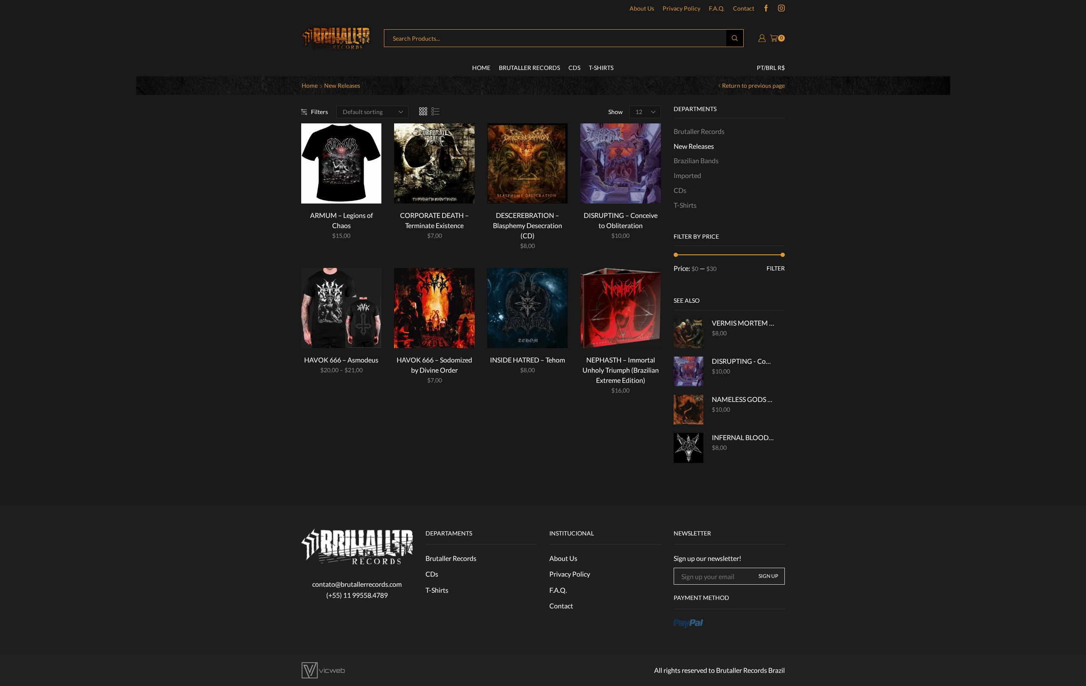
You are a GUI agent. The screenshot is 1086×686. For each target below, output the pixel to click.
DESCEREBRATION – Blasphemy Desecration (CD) (527, 225)
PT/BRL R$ (771, 67)
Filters (319, 111)
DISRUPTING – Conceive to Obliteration (621, 220)
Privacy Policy (681, 8)
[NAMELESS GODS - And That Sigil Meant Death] (688, 409)
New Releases (694, 146)
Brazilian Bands (696, 160)
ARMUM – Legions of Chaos (341, 220)
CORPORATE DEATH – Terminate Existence (434, 220)
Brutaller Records (529, 67)
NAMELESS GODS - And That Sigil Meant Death (743, 399)
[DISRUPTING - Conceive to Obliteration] (688, 371)
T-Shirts (601, 67)
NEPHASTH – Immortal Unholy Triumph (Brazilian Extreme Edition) (620, 370)
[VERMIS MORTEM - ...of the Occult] (688, 333)
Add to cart (450, 190)
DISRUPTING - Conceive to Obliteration (743, 361)
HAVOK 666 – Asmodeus (341, 360)
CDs (574, 67)
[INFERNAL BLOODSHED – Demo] (688, 448)
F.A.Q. (717, 8)
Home (481, 67)
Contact (743, 8)
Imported (687, 175)
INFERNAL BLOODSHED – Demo (743, 437)
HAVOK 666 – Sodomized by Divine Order (434, 365)
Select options (357, 190)
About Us (642, 8)
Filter (776, 268)
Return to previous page (753, 85)
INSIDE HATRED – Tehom (527, 360)
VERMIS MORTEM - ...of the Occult (743, 323)
